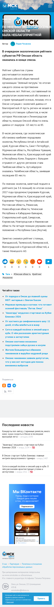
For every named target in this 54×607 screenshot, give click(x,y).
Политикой (10, 602)
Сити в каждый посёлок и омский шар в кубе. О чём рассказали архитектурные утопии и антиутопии (27, 333)
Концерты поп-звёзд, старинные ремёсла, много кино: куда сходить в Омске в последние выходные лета (26, 434)
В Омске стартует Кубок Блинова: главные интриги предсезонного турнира (23, 457)
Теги (7, 274)
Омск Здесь (9, 6)
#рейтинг (36, 274)
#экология (7, 277)
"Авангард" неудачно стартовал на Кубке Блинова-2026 (23, 446)
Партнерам (14, 564)
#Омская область (22, 274)
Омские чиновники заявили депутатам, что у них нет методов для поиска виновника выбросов (27, 362)
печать (7, 21)
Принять (41, 598)
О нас (4, 564)
